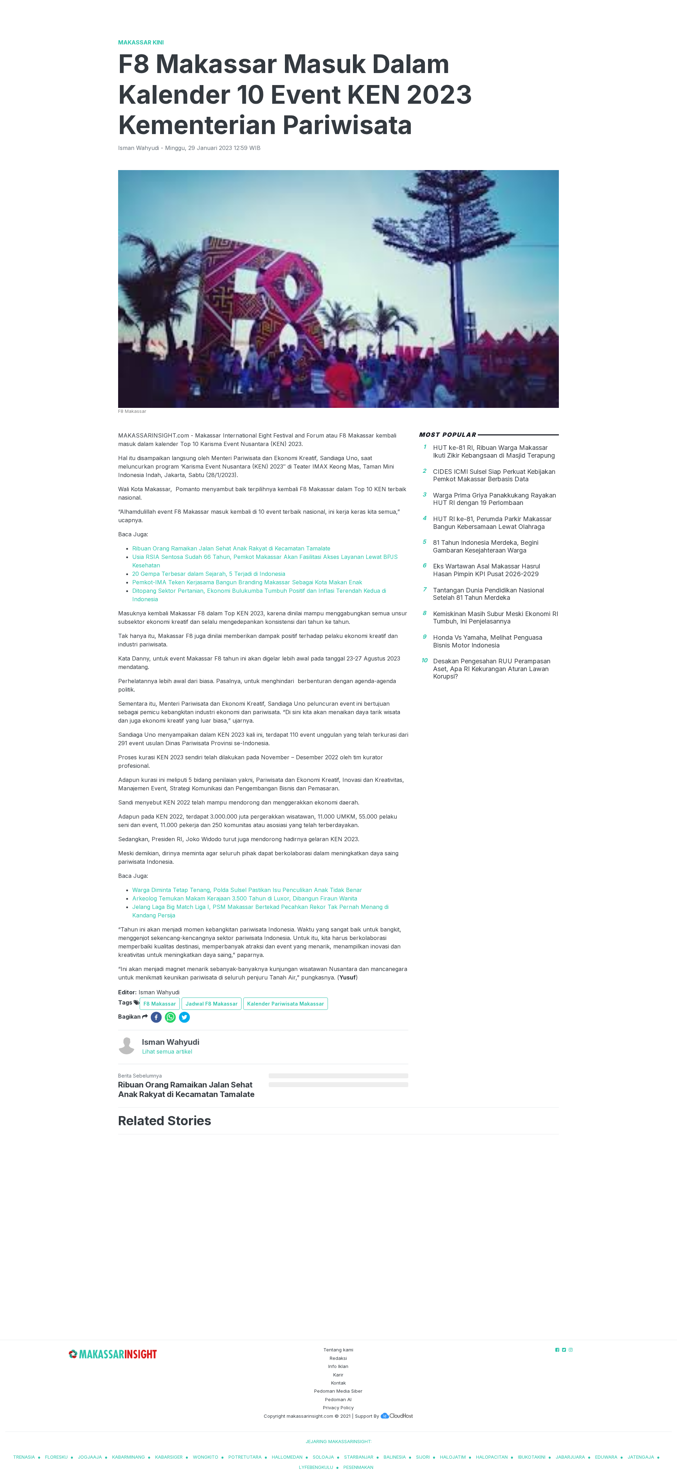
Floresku (56, 1457)
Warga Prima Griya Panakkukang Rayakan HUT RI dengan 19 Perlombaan (494, 499)
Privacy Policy (338, 1407)
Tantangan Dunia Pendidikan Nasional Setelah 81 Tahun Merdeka (488, 593)
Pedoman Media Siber (338, 1391)
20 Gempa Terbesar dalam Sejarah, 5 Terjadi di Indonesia (208, 573)
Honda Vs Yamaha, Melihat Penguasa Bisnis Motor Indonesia (487, 641)
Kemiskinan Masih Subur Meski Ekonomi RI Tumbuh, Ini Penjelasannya (495, 617)
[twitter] (184, 1017)
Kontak (338, 1383)
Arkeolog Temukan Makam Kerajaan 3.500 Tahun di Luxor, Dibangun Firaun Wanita (244, 898)
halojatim (453, 1457)
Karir (338, 1374)
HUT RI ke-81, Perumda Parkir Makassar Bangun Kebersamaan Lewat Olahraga (492, 522)
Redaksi (338, 1358)
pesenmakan (358, 1467)
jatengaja (641, 1457)
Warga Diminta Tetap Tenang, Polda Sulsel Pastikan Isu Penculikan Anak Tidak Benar (247, 889)
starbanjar (358, 1457)
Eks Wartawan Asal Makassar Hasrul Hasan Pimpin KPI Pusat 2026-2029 (486, 570)
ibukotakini (531, 1457)
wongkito (205, 1457)
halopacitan (492, 1457)
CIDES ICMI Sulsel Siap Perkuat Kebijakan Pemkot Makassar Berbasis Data (494, 475)
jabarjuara (570, 1457)
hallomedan (287, 1457)
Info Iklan (338, 1366)
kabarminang (128, 1457)
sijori (423, 1457)
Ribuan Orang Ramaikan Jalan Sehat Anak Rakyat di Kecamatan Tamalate (231, 548)
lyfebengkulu (316, 1467)
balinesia (395, 1457)
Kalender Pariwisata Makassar (285, 1004)
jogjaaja (90, 1457)
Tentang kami (338, 1349)
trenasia (24, 1457)
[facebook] (156, 1017)
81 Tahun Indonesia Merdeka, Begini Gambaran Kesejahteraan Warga (485, 546)
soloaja (323, 1457)
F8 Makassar (160, 1004)
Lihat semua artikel (167, 1051)
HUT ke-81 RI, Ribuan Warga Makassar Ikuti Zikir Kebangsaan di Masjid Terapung (494, 451)
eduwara (606, 1457)
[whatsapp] (170, 1017)
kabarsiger (169, 1457)
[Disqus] (338, 1238)
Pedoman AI (338, 1399)
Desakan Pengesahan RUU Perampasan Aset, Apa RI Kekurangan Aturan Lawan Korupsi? (491, 668)
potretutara (245, 1457)
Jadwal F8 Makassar (211, 1004)
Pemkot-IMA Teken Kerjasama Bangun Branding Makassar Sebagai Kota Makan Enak (247, 582)
